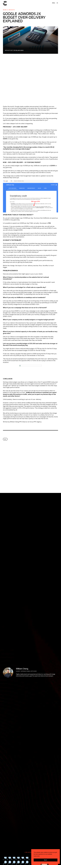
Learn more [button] (37, 856)
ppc (5, 439)
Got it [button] (45, 860)
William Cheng (14, 422)
